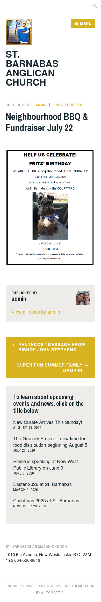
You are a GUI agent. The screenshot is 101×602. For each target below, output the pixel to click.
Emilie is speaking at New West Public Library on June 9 (45, 464)
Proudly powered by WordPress (37, 586)
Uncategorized (67, 105)
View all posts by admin (35, 311)
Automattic (52, 592)
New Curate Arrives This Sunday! (47, 421)
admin (41, 105)
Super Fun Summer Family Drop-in (50, 367)
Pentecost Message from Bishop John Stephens (51, 347)
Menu (86, 23)
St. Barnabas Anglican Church (32, 68)
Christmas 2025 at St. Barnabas (46, 500)
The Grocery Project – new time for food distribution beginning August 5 (50, 441)
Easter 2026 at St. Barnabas (42, 484)
